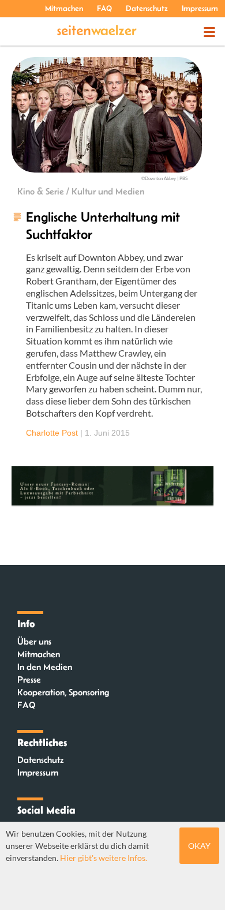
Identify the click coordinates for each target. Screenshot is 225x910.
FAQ (104, 8)
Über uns (34, 641)
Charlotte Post (52, 432)
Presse (29, 679)
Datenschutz (147, 8)
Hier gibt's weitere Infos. (103, 858)
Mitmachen (64, 8)
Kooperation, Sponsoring (63, 692)
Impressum (200, 8)
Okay (199, 846)
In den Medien (44, 667)
